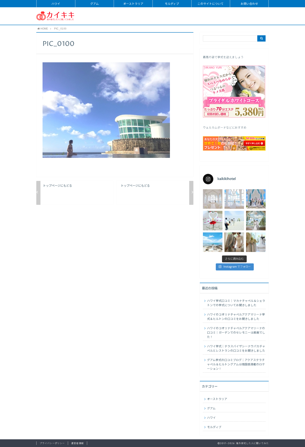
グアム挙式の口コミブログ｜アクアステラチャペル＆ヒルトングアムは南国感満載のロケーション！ (236, 364)
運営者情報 (77, 443)
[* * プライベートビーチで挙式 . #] (234, 220)
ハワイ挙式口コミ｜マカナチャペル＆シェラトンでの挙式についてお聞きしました (236, 303)
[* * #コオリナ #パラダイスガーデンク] (212, 242)
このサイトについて (211, 4)
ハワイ (55, 4)
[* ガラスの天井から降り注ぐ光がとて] (256, 242)
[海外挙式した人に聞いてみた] (55, 16)
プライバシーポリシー (52, 443)
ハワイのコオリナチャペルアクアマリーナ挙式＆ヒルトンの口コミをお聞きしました (236, 317)
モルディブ (172, 4)
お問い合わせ (249, 4)
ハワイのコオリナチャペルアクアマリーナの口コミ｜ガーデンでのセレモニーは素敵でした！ (236, 333)
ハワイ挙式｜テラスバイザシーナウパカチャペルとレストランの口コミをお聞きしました (236, 349)
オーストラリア (133, 4)
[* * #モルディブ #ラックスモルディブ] (212, 220)
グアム (94, 4)
